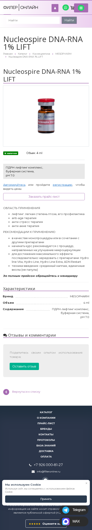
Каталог (46, 412)
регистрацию (62, 184)
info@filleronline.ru (48, 471)
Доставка (46, 451)
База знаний (46, 445)
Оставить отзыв (24, 366)
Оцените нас (52, 523)
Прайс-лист (46, 423)
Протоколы (46, 440)
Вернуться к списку (26, 392)
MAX (76, 521)
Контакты (46, 434)
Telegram (79, 510)
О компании (46, 417)
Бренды (46, 428)
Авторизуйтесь (14, 184)
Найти (69, 20)
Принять (46, 499)
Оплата (46, 456)
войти (55, 8)
